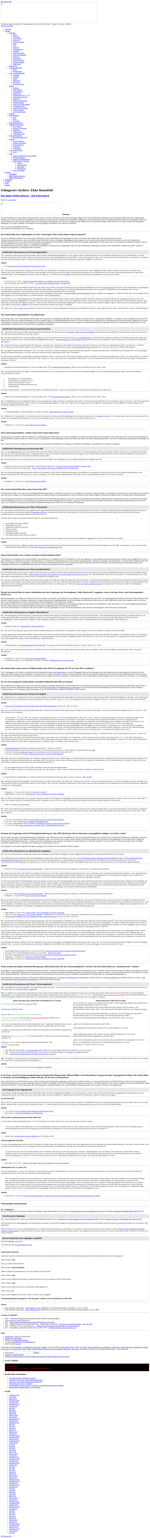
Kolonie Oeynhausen (20, 128)
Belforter (16, 88)
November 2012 (14, 1525)
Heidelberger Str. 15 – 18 (21, 95)
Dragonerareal (17, 71)
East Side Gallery (18, 84)
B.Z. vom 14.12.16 (23, 308)
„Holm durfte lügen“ (54, 953)
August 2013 (13, 1509)
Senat (73, 1349)
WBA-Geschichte (19, 170)
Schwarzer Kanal (18, 60)
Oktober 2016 (13, 1439)
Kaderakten (14, 452)
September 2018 (14, 1404)
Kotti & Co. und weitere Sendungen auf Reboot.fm (25, 1382)
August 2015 (13, 1465)
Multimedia (8, 180)
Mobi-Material (21, 165)
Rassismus (16, 121)
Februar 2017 (13, 1432)
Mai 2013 (12, 1514)
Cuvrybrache (17, 38)
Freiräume (12, 33)
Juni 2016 (12, 1446)
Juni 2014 (12, 1490)
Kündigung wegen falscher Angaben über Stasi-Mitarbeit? (65, 951)
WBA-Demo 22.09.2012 (21, 161)
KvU (14, 46)
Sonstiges (44, 1347)
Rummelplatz (17, 59)
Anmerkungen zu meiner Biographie (26, 1136)
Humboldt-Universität (141, 1347)
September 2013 (14, 1507)
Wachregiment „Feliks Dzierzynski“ (32, 626)
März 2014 (12, 1496)
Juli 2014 (12, 1489)
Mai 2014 (12, 1492)
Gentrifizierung (27, 1347)
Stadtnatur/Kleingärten (16, 125)
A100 (15, 152)
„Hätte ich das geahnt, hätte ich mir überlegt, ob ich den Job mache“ (55, 468)
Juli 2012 (12, 1533)
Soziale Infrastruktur (15, 136)
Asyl (14, 117)
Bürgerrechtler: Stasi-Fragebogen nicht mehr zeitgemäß (45, 794)
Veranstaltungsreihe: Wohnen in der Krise (22, 1378)
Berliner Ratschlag (19, 158)
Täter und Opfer (26, 752)
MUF (15, 119)
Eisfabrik (16, 77)
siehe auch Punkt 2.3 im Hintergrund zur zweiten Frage (62, 687)
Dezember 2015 (14, 1457)
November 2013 (14, 1503)
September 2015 (14, 1463)
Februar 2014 (13, 1498)
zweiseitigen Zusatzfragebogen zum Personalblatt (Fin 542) (102, 858)
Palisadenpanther (18, 103)
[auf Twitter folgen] (12, 1355)
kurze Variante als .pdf (32, 1310)
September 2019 (14, 1395)
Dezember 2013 (14, 1501)
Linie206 (16, 51)
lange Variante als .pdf (34, 1050)
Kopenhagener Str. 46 (20, 97)
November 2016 (14, 1437)
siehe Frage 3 (62, 672)
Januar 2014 (13, 1500)
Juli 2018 (12, 1408)
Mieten (11, 86)
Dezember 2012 (14, 1523)
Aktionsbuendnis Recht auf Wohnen (24, 156)
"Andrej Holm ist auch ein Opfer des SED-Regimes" (46, 754)
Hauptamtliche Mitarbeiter (61, 367)
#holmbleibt (13, 174)
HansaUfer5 (17, 93)
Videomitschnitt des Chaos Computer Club (62, 1328)
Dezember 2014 (14, 1479)
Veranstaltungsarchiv (12, 748)
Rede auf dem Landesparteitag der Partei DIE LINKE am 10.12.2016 (33, 1054)
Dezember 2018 (14, 1401)
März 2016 (12, 1452)
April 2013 (12, 1516)
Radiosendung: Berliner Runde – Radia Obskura (24, 1387)
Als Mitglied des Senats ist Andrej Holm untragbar (52, 823)
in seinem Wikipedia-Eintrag (81, 347)
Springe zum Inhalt (7, 26)
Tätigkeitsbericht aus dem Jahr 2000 (61, 412)
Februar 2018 (13, 1415)
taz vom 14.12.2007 (74, 1052)
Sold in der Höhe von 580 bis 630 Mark (89, 584)
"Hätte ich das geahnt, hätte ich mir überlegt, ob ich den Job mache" (46, 281)
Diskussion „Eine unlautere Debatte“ (30, 869)
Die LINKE (83, 1347)
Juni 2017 (12, 1424)
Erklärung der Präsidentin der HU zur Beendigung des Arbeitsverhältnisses (31, 706)
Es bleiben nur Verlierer (43, 1067)
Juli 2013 (12, 1511)
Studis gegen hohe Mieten (21, 104)
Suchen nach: (9, 1353)
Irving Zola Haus (18, 42)
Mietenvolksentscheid (20, 101)
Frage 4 (62, 977)
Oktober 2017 (13, 1421)
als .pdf (92, 750)
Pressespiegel (21, 169)
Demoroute (20, 167)
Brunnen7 (16, 36)
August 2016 (13, 1443)
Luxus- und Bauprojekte (17, 73)
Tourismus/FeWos (19, 106)
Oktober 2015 (13, 1461)
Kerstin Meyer (5, 1349)
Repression (16, 147)
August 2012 (13, 1531)
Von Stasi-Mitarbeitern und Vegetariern (29, 1113)
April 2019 (12, 1397)
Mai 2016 (12, 1448)
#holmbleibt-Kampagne (20, 1340)
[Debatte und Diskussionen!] (14, 1356)
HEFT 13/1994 (87, 777)
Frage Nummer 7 (54, 295)
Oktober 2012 (13, 1527)
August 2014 (13, 1487)
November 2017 (14, 1419)
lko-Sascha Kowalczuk (18, 1349)
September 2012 (14, 1529)
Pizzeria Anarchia (18, 53)
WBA (11, 154)
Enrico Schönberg (105, 1347)
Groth (15, 79)
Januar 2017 (13, 1434)
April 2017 (12, 1428)
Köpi (14, 44)
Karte (6, 183)
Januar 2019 (13, 1399)
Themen (7, 31)
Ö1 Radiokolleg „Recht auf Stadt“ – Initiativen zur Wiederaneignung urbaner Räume (36, 1385)
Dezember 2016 (14, 1435)
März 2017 (12, 1430)
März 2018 (12, 1413)
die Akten (100, 416)
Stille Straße (17, 64)
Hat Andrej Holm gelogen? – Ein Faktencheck (25, 195)
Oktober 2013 (13, 1505)
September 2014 (14, 1485)
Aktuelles (8, 29)
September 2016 (14, 1441)
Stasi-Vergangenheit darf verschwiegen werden (60, 955)
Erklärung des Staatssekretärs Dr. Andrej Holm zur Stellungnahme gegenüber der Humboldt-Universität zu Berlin (62, 1196)
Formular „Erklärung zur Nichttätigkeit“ (81, 332)
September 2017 (14, 1423)
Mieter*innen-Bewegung (17, 176)
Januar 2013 (13, 1522)
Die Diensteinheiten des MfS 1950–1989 (32, 645)
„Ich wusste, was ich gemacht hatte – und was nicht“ (53, 283)
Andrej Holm (65, 1347)
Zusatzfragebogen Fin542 (23, 1245)
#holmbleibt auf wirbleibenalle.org (24, 1342)
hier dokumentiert (108, 287)
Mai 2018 (12, 1410)
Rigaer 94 (16, 57)
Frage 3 (93, 997)
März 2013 (12, 1518)
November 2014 (14, 1481)
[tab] (75, 252)
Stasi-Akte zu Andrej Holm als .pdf (50, 547)
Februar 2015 (13, 1476)
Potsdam (11, 114)
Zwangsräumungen (19, 112)
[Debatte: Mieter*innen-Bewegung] (57, 1356)
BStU (72, 1347)
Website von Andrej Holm (13, 1338)
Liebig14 (16, 48)
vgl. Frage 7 (5, 341)
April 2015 (12, 1472)
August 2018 (13, 1406)
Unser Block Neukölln (20, 108)
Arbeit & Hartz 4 (18, 141)
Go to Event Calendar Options (40, 1368)
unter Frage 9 (24, 804)
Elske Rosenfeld (93, 1347)
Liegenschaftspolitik (15, 68)
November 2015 (14, 1459)
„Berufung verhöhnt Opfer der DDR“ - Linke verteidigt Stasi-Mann (42, 825)
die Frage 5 (72, 977)
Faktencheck (116, 1347)
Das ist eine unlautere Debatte (35, 425)
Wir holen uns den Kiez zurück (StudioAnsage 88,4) (26, 1380)
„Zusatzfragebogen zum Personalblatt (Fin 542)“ (71, 340)
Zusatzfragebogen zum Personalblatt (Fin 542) (80, 293)
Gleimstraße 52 (18, 92)
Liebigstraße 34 (18, 49)
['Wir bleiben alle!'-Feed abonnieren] (7, 1355)
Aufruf (19, 163)
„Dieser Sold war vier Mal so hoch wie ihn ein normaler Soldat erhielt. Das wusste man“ (58, 574)
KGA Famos (17, 126)
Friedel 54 (16, 40)
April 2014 (12, 1494)
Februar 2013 (13, 1520)
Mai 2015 (12, 1470)
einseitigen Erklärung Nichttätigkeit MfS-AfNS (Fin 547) (123, 1219)
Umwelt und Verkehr (16, 150)
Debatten (8, 172)
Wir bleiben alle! (6, 2)
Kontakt (7, 185)
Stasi (77, 1349)
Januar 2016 (13, 1456)
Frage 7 (102, 997)
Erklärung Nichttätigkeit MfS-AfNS (125, 1211)
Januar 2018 (13, 1417)
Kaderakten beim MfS (39, 512)
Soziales (11, 139)
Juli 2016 (12, 1445)
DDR (77, 1347)
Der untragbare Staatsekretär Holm (36, 821)
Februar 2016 (13, 1454)
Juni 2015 (12, 1468)
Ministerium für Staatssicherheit (53, 1349)
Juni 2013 (12, 1512)
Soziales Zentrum (18, 62)
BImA (15, 70)
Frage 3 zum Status (112, 977)
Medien (29, 1349)
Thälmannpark (17, 132)
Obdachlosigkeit (18, 145)
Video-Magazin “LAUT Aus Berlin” (21, 1384)
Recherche (67, 1349)
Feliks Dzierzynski (127, 1347)
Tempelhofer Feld (18, 134)
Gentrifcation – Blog (11, 1336)
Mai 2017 (12, 1426)
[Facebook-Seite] (20, 1355)
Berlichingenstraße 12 (20, 137)
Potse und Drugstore (19, 55)
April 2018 (12, 1412)
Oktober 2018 (13, 1402)
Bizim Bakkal (17, 90)
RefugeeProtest (14, 115)
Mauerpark (16, 130)
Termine (7, 181)
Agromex (16, 75)
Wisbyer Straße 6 (18, 110)
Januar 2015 (13, 1478)
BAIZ (15, 35)
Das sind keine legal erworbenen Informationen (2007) (26, 266)
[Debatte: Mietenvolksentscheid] (34, 1356)
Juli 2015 (12, 1467)
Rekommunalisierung (16, 123)
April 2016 (12, 1450)
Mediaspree (17, 81)
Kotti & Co (16, 99)
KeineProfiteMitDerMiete (21, 159)
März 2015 (12, 1474)
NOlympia (16, 82)
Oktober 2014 (13, 1483)
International (13, 66)
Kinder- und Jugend (19, 143)
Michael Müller (37, 1349)
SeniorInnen (17, 148)
